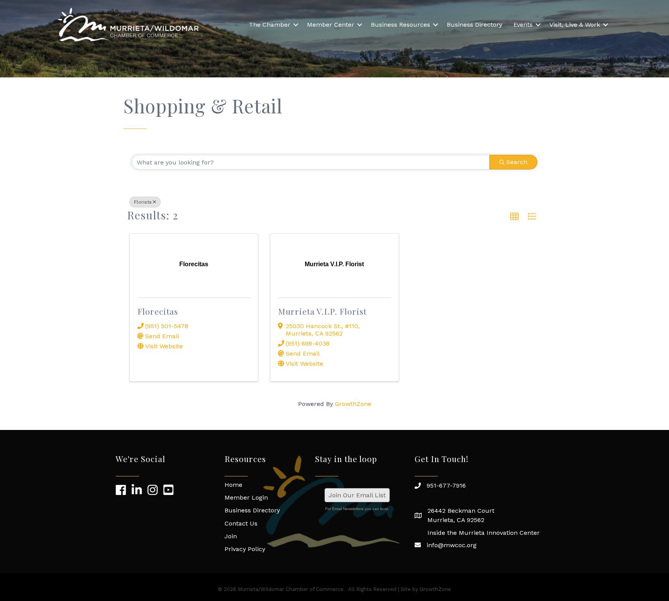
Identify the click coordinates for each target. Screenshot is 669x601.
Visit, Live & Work (574, 24)
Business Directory (474, 24)
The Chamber (269, 24)
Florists (143, 202)
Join (231, 536)
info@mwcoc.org (452, 545)
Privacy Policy (245, 549)
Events (523, 24)
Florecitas (157, 311)
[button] (514, 216)
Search (516, 162)
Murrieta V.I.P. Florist (322, 311)
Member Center (330, 24)
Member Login (246, 497)
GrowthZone (353, 404)
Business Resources (400, 24)
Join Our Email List (357, 495)
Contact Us (241, 523)
